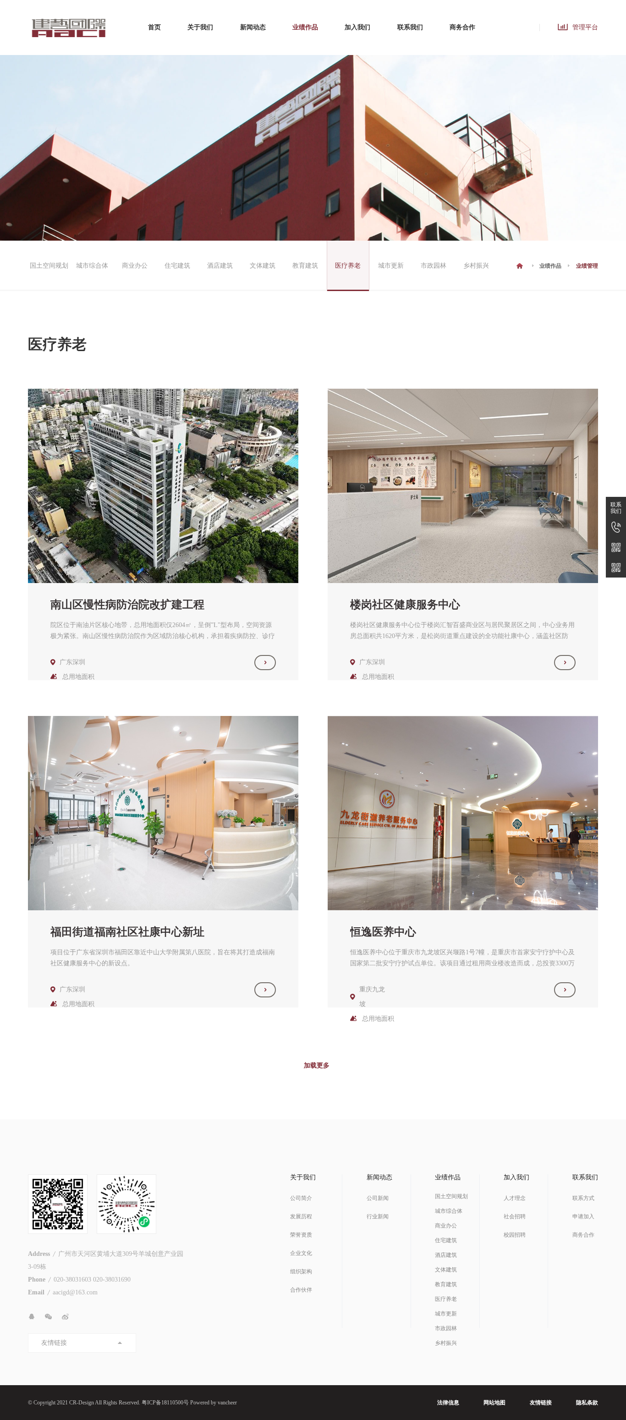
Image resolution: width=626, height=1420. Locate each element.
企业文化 (301, 1253)
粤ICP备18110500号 (165, 1402)
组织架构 (301, 1271)
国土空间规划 (49, 265)
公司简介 (301, 1198)
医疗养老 (348, 265)
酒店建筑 (220, 265)
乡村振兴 (476, 265)
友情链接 (541, 1402)
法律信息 (448, 1402)
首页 (154, 27)
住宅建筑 (177, 265)
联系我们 (410, 27)
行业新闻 (378, 1216)
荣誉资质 (301, 1235)
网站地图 (494, 1402)
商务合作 (462, 27)
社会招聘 (515, 1216)
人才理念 (515, 1198)
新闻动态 (253, 27)
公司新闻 (378, 1198)
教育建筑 (305, 265)
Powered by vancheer (213, 1402)
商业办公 (135, 265)
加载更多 (316, 1065)
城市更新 (391, 265)
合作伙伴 (301, 1290)
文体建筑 (262, 265)
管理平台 (585, 27)
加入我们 (357, 27)
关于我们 (200, 27)
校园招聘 (515, 1235)
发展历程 (301, 1216)
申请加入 (583, 1216)
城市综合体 (92, 265)
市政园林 (433, 265)
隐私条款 (587, 1402)
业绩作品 (305, 27)
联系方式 (583, 1198)
